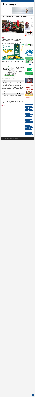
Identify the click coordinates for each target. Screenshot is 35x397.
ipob (26, 133)
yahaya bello (30, 134)
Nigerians (29, 133)
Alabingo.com (3, 138)
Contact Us (32, 138)
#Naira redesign (27, 115)
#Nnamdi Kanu (27, 120)
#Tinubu (26, 126)
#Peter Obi (30, 122)
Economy (16, 16)
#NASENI (26, 116)
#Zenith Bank (30, 127)
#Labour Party (27, 114)
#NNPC (26, 121)
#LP (31, 114)
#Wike (26, 127)
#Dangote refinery (27, 108)
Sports (29, 16)
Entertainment (25, 16)
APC (29, 128)
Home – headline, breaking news (6, 16)
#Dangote (30, 107)
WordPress (11, 138)
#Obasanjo (30, 121)
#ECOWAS (30, 109)
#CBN (26, 107)
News (19, 16)
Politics (13, 16)
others (26, 134)
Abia (26, 128)
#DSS (26, 109)
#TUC (31, 126)
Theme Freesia (8, 138)
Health (21, 16)
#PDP (26, 122)
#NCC (31, 116)
